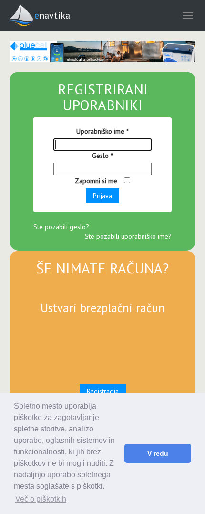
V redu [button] (157, 453)
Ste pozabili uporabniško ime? (128, 236)
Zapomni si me (97, 181)
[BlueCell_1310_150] (102, 51)
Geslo (102, 155)
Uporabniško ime (102, 131)
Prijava (102, 195)
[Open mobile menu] (188, 15)
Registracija (103, 391)
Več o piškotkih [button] (40, 499)
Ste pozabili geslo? (61, 226)
